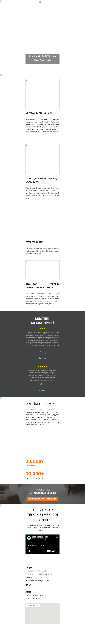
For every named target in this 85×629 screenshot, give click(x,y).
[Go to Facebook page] (27, 585)
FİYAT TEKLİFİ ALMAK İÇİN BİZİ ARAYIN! (42, 499)
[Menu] (4, 4)
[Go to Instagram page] (30, 585)
